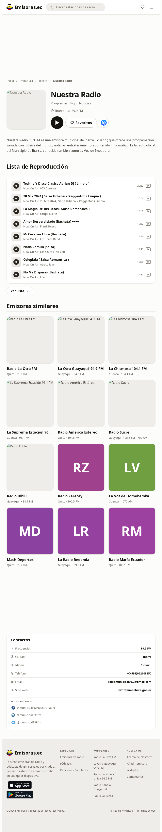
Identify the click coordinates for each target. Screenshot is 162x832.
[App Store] (20, 785)
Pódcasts (66, 763)
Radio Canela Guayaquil (102, 787)
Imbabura (26, 81)
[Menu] (151, 7)
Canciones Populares (74, 770)
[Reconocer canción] (104, 123)
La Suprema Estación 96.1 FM (30, 432)
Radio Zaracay (70, 496)
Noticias (85, 103)
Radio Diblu (17, 496)
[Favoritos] (142, 7)
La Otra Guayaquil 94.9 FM (81, 368)
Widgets (132, 770)
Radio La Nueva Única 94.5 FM (103, 776)
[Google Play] (20, 795)
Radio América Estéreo (77, 432)
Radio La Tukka (103, 796)
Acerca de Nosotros (140, 757)
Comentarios (135, 777)
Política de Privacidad (121, 810)
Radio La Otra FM (22, 368)
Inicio (10, 81)
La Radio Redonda (73, 559)
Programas (59, 103)
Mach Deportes (20, 559)
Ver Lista (17, 291)
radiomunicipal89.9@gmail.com (129, 682)
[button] (30, 340)
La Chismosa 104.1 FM (128, 368)
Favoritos (83, 122)
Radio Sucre (119, 432)
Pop (73, 103)
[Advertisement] (81, 47)
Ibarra (43, 81)
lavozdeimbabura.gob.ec (134, 690)
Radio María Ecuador (127, 559)
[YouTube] (148, 185)
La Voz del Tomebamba (129, 496)
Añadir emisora (137, 763)
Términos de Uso (146, 810)
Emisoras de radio (72, 757)
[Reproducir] (57, 122)
